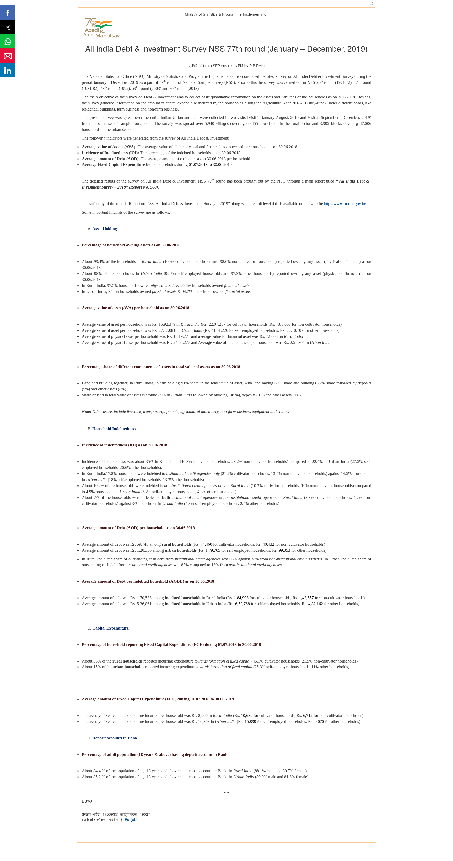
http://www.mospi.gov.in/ (345, 203)
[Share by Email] (7, 55)
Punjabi (131, 819)
